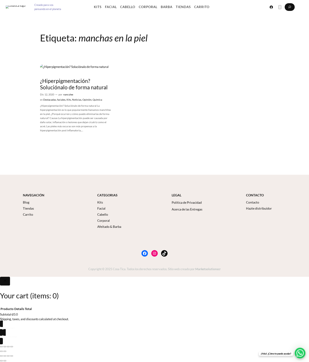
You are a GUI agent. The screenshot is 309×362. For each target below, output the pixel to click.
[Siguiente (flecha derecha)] (4, 351)
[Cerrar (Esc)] (11, 346)
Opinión (87, 99)
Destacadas (49, 99)
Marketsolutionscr (208, 269)
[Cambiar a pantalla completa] (4, 346)
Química (97, 99)
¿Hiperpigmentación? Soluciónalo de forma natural (74, 84)
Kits (69, 99)
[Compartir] (8, 346)
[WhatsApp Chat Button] (300, 353)
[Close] (5, 281)
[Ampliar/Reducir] (1, 346)
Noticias (76, 99)
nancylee (68, 94)
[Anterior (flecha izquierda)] (1, 351)
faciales (61, 99)
